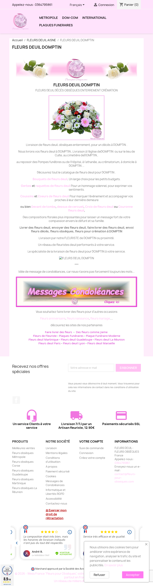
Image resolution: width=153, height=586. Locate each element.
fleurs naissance (78, 318)
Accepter (133, 575)
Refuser (99, 575)
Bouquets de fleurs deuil (50, 179)
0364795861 (43, 5)
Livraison (51, 448)
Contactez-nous (56, 503)
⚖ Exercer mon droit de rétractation (56, 514)
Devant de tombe (43, 207)
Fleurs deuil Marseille (101, 343)
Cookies (51, 476)
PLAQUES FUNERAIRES (56, 25)
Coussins (27, 196)
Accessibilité (54, 498)
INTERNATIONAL (94, 18)
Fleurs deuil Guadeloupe (76, 339)
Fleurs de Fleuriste (45, 336)
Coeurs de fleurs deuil (53, 196)
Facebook (16, 400)
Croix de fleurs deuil (99, 207)
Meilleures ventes (23, 448)
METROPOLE (48, 18)
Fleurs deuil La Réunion (110, 339)
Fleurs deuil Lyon (74, 343)
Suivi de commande (91, 448)
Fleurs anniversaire (52, 318)
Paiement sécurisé (58, 471)
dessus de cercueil (70, 207)
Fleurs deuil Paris (49, 343)
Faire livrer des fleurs (58, 332)
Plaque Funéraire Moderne (103, 336)
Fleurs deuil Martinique (43, 339)
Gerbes (26, 186)
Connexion (86, 453)
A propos (51, 466)
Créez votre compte (92, 458)
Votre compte (91, 441)
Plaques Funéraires (71, 336)
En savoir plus (113, 565)
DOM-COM (70, 18)
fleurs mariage (100, 318)
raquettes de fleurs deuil (52, 186)
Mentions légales (57, 453)
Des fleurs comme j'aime (91, 332)
